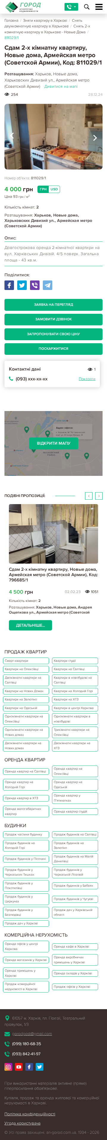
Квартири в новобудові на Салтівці (73, 680)
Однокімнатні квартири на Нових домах (24, 732)
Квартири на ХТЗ (66, 699)
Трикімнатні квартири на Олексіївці (71, 732)
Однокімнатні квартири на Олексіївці (24, 718)
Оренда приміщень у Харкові (20, 973)
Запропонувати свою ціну (53, 334)
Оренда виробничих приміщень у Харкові (69, 959)
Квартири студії (64, 661)
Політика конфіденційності (29, 1114)
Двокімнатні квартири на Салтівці (23, 680)
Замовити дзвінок (53, 319)
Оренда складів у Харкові (73, 973)
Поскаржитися (53, 348)
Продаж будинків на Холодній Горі (20, 845)
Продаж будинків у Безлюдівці (19, 912)
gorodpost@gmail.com (32, 1033)
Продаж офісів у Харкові (72, 987)
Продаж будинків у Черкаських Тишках (19, 872)
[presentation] (11, 137)
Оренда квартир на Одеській (68, 784)
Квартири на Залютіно (21, 699)
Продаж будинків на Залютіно (69, 845)
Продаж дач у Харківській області (73, 912)
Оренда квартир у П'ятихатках (67, 798)
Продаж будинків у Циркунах (19, 899)
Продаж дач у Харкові (21, 923)
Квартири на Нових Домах (24, 691)
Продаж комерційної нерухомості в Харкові (21, 986)
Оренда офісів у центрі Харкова (21, 946)
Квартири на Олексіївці (21, 669)
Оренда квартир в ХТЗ (21, 798)
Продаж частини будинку (23, 834)
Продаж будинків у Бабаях (73, 885)
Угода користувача (22, 1123)
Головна (11, 20)
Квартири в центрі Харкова (74, 708)
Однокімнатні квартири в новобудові (72, 718)
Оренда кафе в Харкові (71, 946)
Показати (87, 379)
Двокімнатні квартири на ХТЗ (72, 745)
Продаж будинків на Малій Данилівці (73, 858)
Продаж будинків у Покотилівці (19, 885)
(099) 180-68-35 (26, 1043)
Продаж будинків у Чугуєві (73, 899)
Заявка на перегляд (53, 304)
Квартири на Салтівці (69, 669)
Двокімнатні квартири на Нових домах (23, 745)
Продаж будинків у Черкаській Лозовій (68, 872)
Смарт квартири (16, 661)
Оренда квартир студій (70, 811)
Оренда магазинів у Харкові (26, 960)
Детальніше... (30, 625)
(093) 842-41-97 (26, 1053)
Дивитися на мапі (61, 86)
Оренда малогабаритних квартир (23, 811)
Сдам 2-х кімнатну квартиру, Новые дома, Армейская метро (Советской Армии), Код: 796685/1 (53, 575)
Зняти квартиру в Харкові (45, 20)
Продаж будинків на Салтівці (75, 834)
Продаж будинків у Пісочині (25, 859)
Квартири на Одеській (21, 708)
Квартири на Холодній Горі (73, 691)
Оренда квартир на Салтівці (25, 771)
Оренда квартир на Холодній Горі (19, 784)
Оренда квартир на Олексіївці (68, 771)
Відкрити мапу (53, 443)
